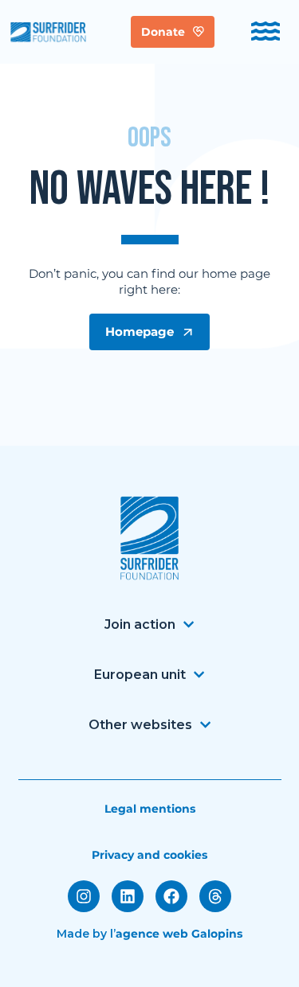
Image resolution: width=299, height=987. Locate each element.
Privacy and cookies (149, 855)
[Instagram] (84, 896)
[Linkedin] (128, 896)
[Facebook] (171, 896)
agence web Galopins (179, 934)
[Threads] (215, 896)
